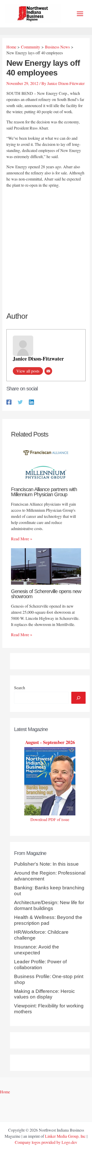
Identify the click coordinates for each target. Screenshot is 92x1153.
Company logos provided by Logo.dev (46, 1142)
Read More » (21, 538)
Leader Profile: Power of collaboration (40, 964)
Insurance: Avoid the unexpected (36, 949)
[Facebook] (9, 402)
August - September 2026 (50, 742)
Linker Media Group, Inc (65, 1136)
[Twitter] (20, 402)
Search (19, 687)
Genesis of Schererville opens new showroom (46, 593)
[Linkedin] (31, 402)
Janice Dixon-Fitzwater (38, 358)
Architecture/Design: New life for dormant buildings (49, 905)
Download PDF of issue (49, 819)
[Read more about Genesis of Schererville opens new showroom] (46, 565)
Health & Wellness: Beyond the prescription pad (48, 920)
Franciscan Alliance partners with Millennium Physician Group (44, 491)
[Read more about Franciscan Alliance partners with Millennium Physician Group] (46, 463)
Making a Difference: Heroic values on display (44, 994)
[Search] (78, 697)
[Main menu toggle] (80, 14)
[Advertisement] (46, 240)
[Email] (48, 371)
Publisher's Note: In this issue (46, 864)
